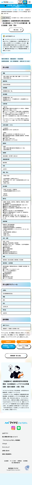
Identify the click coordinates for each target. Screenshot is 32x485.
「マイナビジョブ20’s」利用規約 (11, 440)
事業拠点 (20, 461)
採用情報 (25, 461)
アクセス (4, 444)
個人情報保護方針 (16, 462)
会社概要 (6, 461)
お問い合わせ (5, 450)
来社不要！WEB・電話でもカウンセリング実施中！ (16, 6)
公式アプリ (5, 433)
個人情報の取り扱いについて (10, 437)
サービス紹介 (13, 461)
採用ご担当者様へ (7, 454)
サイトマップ (5, 447)
